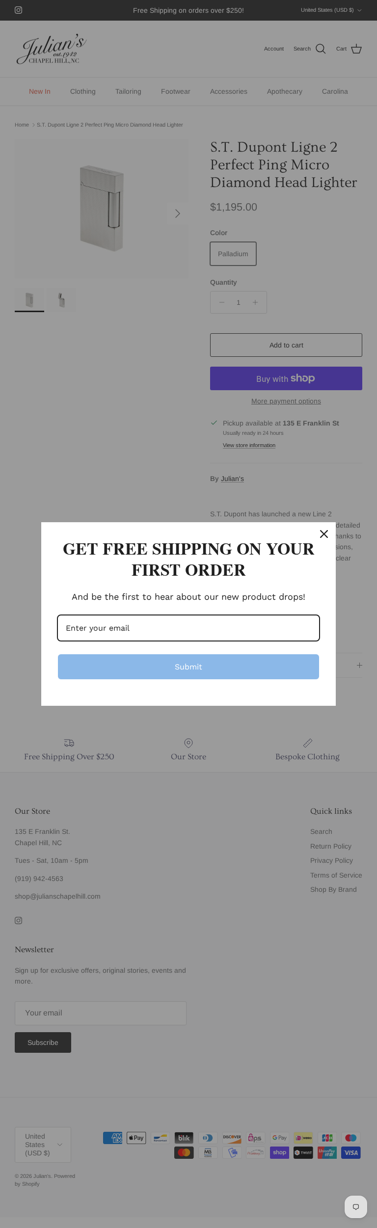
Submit (188, 666)
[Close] (324, 534)
